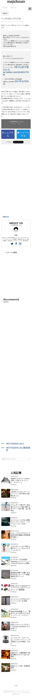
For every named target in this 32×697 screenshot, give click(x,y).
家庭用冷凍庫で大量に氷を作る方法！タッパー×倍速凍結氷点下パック (20, 574)
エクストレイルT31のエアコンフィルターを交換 (20, 600)
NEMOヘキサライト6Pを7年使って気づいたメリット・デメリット (20, 480)
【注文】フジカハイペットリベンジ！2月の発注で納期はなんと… (20, 493)
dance (6, 216)
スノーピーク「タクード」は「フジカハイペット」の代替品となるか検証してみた (20, 640)
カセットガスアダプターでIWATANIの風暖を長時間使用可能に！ (20, 535)
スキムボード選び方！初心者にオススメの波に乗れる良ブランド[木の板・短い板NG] (21, 508)
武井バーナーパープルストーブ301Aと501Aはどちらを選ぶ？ (20, 626)
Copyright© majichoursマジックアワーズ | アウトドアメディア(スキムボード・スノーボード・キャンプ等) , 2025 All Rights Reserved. (16, 692)
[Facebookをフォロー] (16, 244)
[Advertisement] (16, 164)
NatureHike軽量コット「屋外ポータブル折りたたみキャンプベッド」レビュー (20, 613)
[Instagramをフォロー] (20, 244)
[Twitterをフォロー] (12, 244)
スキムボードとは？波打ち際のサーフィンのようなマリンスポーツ (20, 548)
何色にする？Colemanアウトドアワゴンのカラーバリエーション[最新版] (20, 588)
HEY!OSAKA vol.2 (15, 443)
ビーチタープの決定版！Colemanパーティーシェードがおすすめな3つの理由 (20, 561)
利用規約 (16, 685)
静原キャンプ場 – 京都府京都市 (20, 667)
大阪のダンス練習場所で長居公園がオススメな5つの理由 (20, 655)
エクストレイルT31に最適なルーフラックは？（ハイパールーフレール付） (20, 522)
